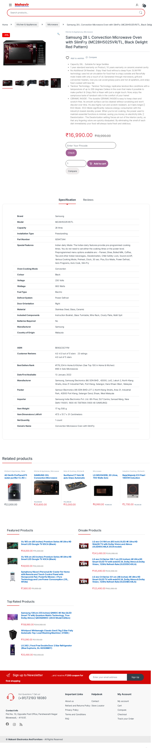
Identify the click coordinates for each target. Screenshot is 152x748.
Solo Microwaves (70, 369)
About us (69, 701)
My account (123, 701)
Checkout (122, 714)
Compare (93, 57)
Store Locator (97, 705)
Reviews (88, 199)
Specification (67, 199)
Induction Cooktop (129, 471)
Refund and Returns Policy (77, 705)
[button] (58, 34)
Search (140, 12)
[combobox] (71, 12)
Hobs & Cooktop (70, 471)
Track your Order (126, 718)
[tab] (67, 201)
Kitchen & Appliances (27, 24)
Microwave (53, 24)
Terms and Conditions (75, 714)
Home (5, 24)
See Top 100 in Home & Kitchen (99, 365)
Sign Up (135, 677)
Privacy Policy (72, 710)
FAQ (67, 718)
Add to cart (100, 163)
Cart (120, 705)
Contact (95, 701)
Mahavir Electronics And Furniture (25, 739)
